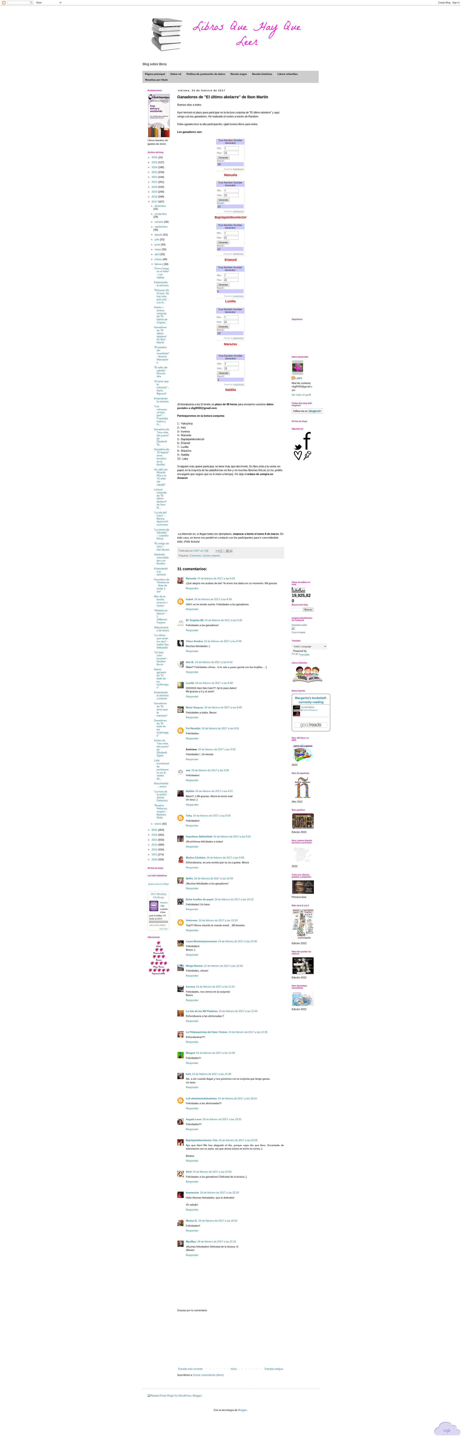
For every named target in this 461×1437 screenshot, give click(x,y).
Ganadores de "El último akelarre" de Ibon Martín (160, 335)
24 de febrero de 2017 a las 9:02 (217, 749)
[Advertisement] (230, 1339)
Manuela (191, 578)
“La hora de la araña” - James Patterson (161, 796)
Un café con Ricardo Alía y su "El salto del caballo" (161, 477)
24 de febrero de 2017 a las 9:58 (225, 857)
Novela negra (238, 74)
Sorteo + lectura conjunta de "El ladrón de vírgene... (160, 315)
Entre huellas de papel (199, 899)
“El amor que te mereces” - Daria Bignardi (161, 387)
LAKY (298, 378)
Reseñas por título (156, 79)
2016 (155, 829)
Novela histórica (262, 74)
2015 (155, 834)
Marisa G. (191, 1220)
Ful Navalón (193, 728)
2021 (155, 182)
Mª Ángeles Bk (195, 620)
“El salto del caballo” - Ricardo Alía (160, 372)
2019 (155, 191)
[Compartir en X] (224, 551)
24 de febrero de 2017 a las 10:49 (223, 965)
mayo (158, 249)
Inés (188, 1073)
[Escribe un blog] (221, 551)
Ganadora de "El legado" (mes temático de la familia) (161, 457)
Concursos (195, 555)
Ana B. (190, 662)
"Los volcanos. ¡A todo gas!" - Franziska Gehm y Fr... (161, 415)
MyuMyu (191, 1241)
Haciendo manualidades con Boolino (161, 559)
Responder (192, 588)
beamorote (192, 1192)
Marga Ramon (194, 965)
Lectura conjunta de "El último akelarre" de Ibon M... (160, 498)
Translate (304, 654)
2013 (155, 844)
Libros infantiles (288, 74)
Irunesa (190, 986)
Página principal (155, 74)
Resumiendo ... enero (161, 785)
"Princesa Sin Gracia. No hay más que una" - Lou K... (161, 296)
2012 (155, 849)
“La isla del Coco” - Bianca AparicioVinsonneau (161, 518)
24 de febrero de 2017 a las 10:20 (218, 920)
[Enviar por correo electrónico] (217, 551)
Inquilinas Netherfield (199, 836)
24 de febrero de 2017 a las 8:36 (213, 599)
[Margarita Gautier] (293, 628)
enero (158, 823)
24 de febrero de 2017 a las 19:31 (222, 1119)
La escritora (307, 707)
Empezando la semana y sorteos (161, 695)
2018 (155, 196)
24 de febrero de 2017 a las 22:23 (219, 1192)
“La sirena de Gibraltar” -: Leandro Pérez (161, 534)
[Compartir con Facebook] (227, 551)
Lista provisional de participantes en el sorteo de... (161, 769)
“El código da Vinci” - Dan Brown (161, 546)
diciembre (160, 205)
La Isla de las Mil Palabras (202, 1011)
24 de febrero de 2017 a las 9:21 (214, 791)
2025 (155, 162)
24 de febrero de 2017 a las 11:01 (215, 986)
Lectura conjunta (211, 555)
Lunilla (190, 683)
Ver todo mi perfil (301, 394)
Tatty (189, 815)
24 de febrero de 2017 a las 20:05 (238, 1140)
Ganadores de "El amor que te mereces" (161, 709)
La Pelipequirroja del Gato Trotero (206, 1032)
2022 (155, 177)
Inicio (234, 1368)
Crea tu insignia (298, 632)
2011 (155, 854)
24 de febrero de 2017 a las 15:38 (211, 1073)
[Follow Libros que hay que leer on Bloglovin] (307, 412)
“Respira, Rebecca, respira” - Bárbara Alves (160, 811)
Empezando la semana (161, 284)
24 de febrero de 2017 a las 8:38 (222, 641)
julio (157, 239)
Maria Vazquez (194, 707)
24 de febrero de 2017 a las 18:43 (237, 1098)
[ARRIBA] (447, 1429)
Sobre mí (175, 74)
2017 (155, 201)
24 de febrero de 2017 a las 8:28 (216, 578)
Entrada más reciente (190, 1368)
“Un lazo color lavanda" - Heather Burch (161, 658)
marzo (159, 259)
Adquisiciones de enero (161, 629)
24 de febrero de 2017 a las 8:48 (214, 683)
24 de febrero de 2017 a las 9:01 (220, 728)
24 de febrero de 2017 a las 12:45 (215, 1052)
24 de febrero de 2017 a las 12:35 (248, 1032)
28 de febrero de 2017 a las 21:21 (216, 1241)
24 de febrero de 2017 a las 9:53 (232, 836)
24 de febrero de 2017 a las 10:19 (233, 899)
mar (188, 770)
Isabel (189, 599)
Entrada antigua (274, 1368)
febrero (159, 264)
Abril (189, 1171)
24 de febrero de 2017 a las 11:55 (238, 1011)
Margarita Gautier (299, 625)
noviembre (161, 213)
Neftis (189, 878)
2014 (155, 839)
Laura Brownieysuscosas (201, 941)
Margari (190, 1052)
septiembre (161, 226)
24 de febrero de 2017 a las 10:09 (213, 878)
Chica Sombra (194, 641)
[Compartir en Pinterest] (231, 551)
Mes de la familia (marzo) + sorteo (161, 601)
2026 (155, 157)
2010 (155, 859)
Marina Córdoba (195, 857)
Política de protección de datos (206, 74)
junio (158, 244)
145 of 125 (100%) (157, 925)
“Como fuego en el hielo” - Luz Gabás (161, 273)
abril (157, 254)
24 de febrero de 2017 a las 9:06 (210, 770)
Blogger (242, 1410)
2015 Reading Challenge (158, 895)
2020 (155, 186)
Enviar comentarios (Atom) (208, 1374)
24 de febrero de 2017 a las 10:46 (237, 941)
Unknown (192, 920)
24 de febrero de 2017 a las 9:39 (211, 815)
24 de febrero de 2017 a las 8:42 (213, 662)
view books (163, 928)
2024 (155, 167)
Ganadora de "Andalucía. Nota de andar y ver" (161, 585)
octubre (159, 221)
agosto (159, 234)
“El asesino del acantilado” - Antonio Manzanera (161, 355)
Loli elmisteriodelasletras (201, 1098)
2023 (155, 172)
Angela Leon (194, 1119)
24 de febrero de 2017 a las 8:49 (223, 707)
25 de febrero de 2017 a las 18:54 (217, 1220)
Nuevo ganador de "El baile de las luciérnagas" (161, 678)
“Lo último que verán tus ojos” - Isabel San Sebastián (161, 641)
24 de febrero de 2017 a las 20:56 (212, 1171)
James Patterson (310, 710)
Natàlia (190, 791)
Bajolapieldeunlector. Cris (202, 1140)
